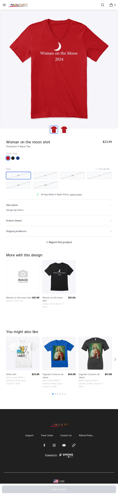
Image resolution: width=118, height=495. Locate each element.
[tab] (54, 129)
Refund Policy (86, 435)
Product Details (14, 220)
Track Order (47, 435)
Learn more (76, 194)
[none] (102, 168)
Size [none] (8, 169)
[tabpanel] (59, 69)
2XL (45, 185)
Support (29, 435)
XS (18, 175)
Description (12, 205)
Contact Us (66, 435)
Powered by (51, 455)
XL (18, 185)
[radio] (18, 175)
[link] (22, 276)
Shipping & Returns (16, 231)
